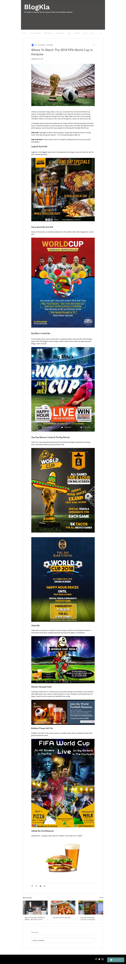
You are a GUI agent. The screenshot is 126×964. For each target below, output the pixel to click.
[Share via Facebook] (32, 886)
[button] (101, 33)
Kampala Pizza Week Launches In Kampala (87, 918)
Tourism (85, 33)
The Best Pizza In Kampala (61, 918)
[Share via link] (45, 886)
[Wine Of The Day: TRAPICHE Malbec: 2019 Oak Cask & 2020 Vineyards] (35, 908)
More (92, 33)
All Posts (25, 33)
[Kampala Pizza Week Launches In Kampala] (90, 908)
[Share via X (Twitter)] (36, 886)
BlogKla (37, 7)
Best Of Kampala (48, 33)
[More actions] (94, 45)
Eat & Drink (77, 33)
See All (101, 897)
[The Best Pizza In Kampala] (63, 908)
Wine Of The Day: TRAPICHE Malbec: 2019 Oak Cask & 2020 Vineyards (35, 918)
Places (69, 33)
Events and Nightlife (35, 33)
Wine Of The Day (60, 33)
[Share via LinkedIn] (40, 886)
